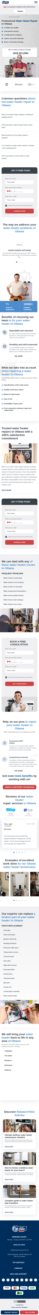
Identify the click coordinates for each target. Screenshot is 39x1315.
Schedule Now (19, 211)
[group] (10, 84)
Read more (6, 490)
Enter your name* (10, 649)
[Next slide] (36, 262)
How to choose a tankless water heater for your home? (19, 1169)
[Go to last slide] (3, 852)
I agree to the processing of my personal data (20, 205)
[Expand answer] (35, 114)
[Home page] (2, 17)
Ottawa (20, 11)
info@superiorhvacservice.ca (19, 1250)
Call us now (30, 1312)
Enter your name (10, 178)
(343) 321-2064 (20, 53)
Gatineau (7, 1070)
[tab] (16, 262)
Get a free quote (19, 684)
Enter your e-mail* (10, 196)
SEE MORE (18, 356)
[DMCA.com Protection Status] (20, 1301)
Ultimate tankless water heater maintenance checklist (18, 1136)
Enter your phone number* (13, 187)
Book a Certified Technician (19, 787)
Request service (11, 1312)
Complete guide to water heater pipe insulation (19, 1202)
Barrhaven (8, 1065)
